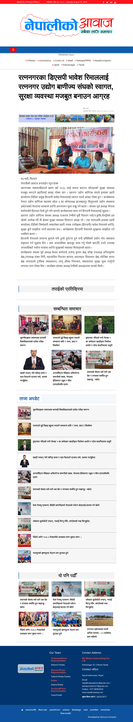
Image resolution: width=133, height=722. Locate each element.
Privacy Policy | (32, 2)
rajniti (56, 65)
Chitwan (31, 60)
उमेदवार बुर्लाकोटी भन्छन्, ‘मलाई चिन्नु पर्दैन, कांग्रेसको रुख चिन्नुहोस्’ (61, 521)
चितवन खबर (42, 710)
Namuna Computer (108, 717)
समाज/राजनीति (31, 710)
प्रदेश (86, 710)
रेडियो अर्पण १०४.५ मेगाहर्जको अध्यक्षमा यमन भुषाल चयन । (57, 537)
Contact (28, 5)
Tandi (81, 65)
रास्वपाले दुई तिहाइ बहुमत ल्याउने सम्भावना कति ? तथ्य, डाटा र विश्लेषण (66, 341)
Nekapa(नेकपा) (84, 60)
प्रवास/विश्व (94, 710)
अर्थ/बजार (66, 710)
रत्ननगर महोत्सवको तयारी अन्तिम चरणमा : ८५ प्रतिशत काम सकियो (99, 633)
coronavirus (45, 60)
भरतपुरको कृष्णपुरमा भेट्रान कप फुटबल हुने (50, 553)
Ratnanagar (69, 65)
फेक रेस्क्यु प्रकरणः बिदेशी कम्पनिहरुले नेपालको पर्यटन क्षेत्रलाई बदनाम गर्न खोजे (66, 505)
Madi (70, 60)
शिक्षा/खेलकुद (76, 710)
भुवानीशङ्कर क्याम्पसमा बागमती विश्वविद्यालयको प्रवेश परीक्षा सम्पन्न (33, 341)
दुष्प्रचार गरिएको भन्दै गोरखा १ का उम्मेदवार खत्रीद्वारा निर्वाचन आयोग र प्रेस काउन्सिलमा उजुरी (99, 341)
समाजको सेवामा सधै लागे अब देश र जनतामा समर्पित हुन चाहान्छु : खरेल (99, 376)
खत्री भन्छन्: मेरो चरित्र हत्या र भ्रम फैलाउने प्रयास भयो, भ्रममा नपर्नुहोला (33, 377)
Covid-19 (59, 60)
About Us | (21, 2)
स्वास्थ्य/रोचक (105, 710)
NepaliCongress (102, 60)
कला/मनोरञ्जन (54, 710)
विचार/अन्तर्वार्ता (66, 713)
